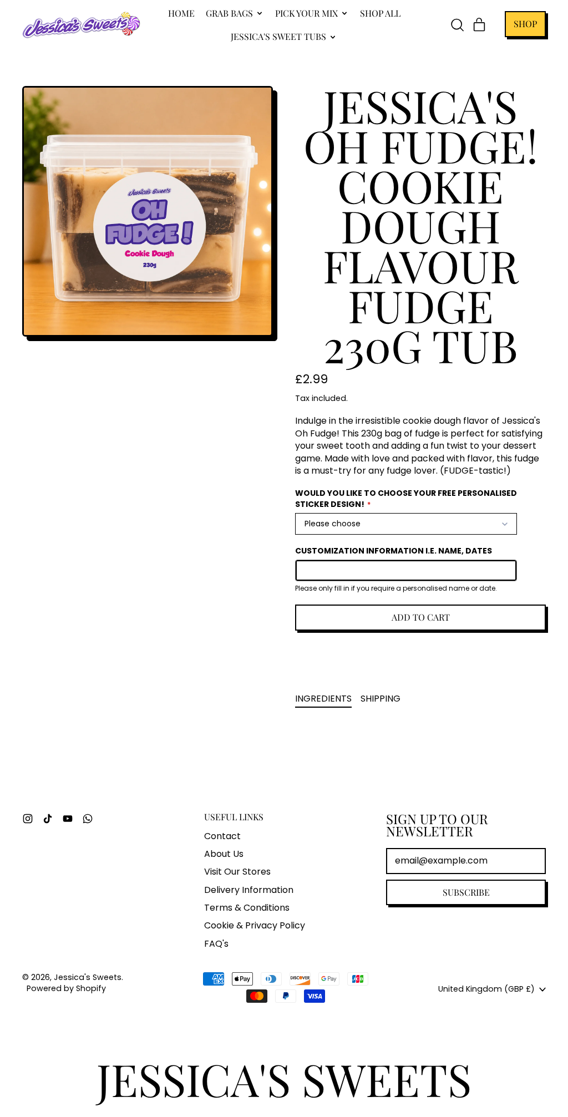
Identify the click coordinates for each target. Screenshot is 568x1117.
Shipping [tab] (380, 698)
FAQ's (216, 943)
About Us (224, 853)
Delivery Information (248, 890)
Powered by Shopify (66, 988)
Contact (222, 836)
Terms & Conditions (247, 907)
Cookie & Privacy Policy (254, 925)
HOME (181, 13)
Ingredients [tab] (323, 698)
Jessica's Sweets (87, 977)
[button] (457, 25)
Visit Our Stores (237, 871)
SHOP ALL (380, 13)
